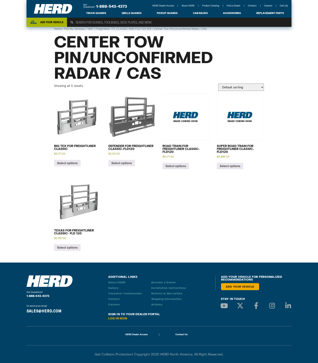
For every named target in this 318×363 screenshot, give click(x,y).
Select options (67, 163)
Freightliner (103, 29)
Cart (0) (284, 5)
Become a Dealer (163, 282)
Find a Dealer (233, 5)
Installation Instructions (168, 287)
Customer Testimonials (125, 293)
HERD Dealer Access (163, 5)
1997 (90, 29)
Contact (252, 5)
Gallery (113, 287)
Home (58, 29)
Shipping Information (166, 298)
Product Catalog (210, 5)
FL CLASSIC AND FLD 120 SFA (131, 29)
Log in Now (117, 318)
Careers (268, 5)
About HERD (188, 5)
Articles (156, 304)
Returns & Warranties (167, 293)
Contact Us (181, 334)
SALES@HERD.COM (43, 311)
